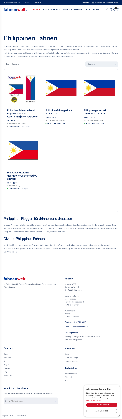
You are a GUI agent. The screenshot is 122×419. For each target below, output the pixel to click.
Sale (88, 9)
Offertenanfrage (71, 358)
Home (6, 354)
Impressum (7, 415)
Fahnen (36, 9)
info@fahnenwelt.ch (80, 327)
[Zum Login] (117, 9)
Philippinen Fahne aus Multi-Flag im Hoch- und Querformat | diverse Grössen (22, 113)
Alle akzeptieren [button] (102, 405)
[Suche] (106, 9)
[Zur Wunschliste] (110, 9)
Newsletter (8, 375)
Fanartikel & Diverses (72, 9)
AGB (66, 381)
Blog (5, 361)
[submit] (54, 401)
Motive (96, 9)
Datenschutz (21, 415)
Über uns (7, 358)
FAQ (5, 372)
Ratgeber (7, 365)
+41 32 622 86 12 (79, 322)
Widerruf (68, 377)
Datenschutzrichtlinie (93, 400)
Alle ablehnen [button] (102, 411)
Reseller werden (71, 361)
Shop (67, 354)
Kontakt (7, 368)
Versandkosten (71, 374)
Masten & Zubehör (51, 9)
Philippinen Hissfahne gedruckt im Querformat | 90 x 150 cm (22, 175)
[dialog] (102, 401)
